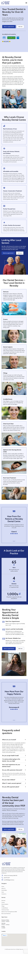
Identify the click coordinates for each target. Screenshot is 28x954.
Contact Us (4, 894)
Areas (3, 892)
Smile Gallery (4, 890)
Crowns (3, 902)
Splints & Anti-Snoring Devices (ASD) (9, 911)
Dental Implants (5, 904)
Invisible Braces (5, 908)
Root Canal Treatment (6, 913)
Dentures (3, 900)
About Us (3, 888)
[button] (26, 3)
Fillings (3, 906)
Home (3, 886)
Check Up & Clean (5, 909)
